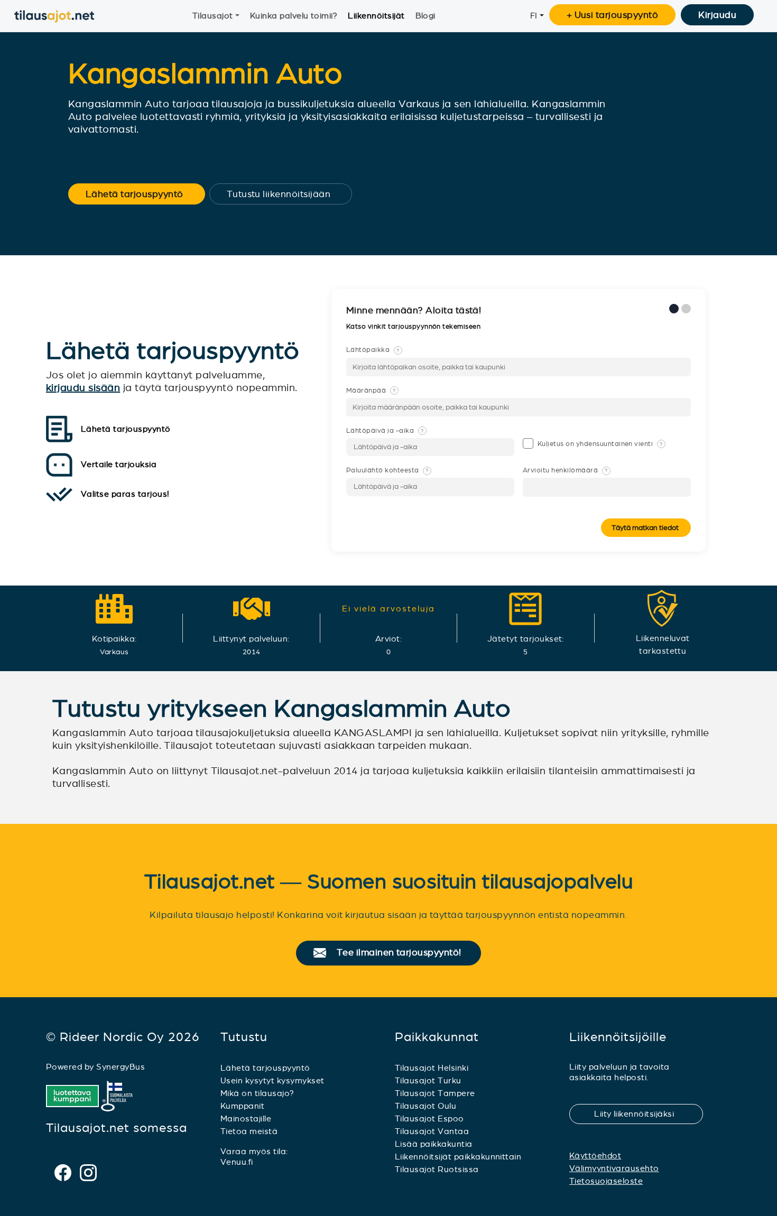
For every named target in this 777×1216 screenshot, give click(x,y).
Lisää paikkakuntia (434, 1143)
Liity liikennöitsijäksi (640, 1113)
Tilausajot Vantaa (432, 1131)
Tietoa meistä (249, 1131)
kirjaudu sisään (83, 387)
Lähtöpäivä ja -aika (384, 430)
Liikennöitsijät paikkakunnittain (458, 1156)
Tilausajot (212, 15)
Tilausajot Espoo (429, 1118)
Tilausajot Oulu (425, 1105)
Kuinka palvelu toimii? (294, 15)
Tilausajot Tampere (435, 1093)
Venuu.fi (236, 1161)
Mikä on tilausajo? (257, 1093)
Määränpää (371, 390)
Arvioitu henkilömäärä (565, 470)
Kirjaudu (717, 15)
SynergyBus (120, 1066)
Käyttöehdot (595, 1155)
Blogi (425, 15)
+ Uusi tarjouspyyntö (613, 15)
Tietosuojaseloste (606, 1180)
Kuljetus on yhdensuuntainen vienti (600, 444)
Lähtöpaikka (373, 350)
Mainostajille (245, 1118)
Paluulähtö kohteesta (387, 470)
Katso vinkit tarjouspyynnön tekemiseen (414, 326)
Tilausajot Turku (428, 1080)
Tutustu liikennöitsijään (286, 194)
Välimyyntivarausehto (614, 1168)
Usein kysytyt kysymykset (272, 1080)
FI (534, 15)
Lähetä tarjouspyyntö (141, 194)
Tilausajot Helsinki (431, 1067)
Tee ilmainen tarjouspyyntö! (403, 953)
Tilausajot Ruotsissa (437, 1169)
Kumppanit (242, 1105)
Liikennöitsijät (376, 15)
